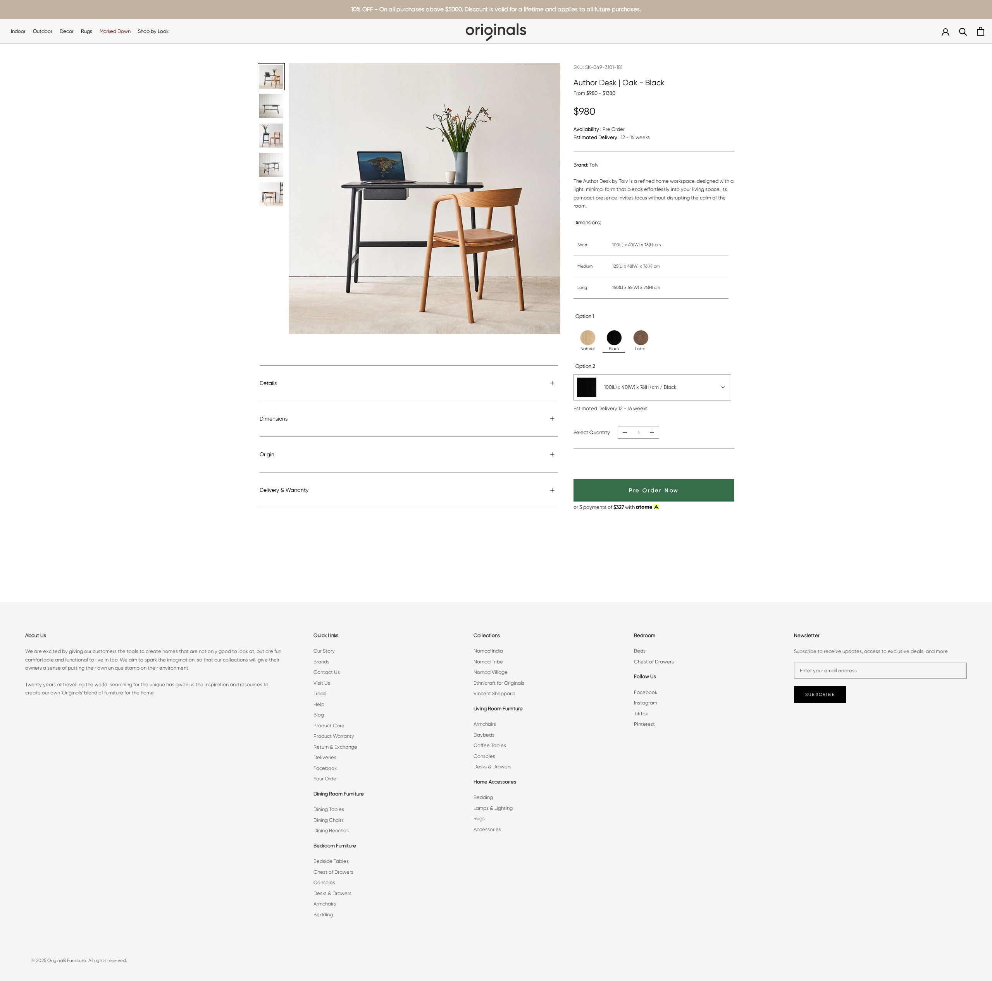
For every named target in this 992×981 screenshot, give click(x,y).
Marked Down (115, 31)
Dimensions (274, 419)
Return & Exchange (335, 747)
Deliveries (324, 757)
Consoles (324, 882)
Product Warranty (333, 736)
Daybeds (484, 735)
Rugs (86, 31)
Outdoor (42, 31)
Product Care (328, 725)
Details (268, 383)
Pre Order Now (654, 490)
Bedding (323, 914)
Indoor (18, 31)
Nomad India (488, 651)
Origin (267, 454)
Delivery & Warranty (284, 490)
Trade (320, 693)
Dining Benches (331, 830)
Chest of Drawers (333, 872)
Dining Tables (328, 809)
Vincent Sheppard (494, 693)
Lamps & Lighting (493, 808)
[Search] (963, 31)
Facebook (325, 768)
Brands (321, 662)
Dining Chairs (328, 820)
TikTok (641, 713)
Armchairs (324, 904)
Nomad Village (491, 672)
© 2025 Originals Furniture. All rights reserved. (79, 960)
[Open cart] (980, 31)
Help (318, 704)
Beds (640, 651)
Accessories (487, 829)
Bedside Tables (331, 861)
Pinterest (644, 724)
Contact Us (326, 672)
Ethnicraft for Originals (499, 683)
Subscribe (820, 694)
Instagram (645, 703)
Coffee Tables (490, 745)
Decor (67, 31)
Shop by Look (153, 31)
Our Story (324, 651)
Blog (318, 715)
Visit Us (321, 683)
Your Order (325, 779)
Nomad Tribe (488, 662)
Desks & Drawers (332, 893)
